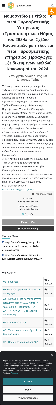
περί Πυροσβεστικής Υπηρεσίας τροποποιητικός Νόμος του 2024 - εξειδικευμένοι (21, 246)
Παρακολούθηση (29, 228)
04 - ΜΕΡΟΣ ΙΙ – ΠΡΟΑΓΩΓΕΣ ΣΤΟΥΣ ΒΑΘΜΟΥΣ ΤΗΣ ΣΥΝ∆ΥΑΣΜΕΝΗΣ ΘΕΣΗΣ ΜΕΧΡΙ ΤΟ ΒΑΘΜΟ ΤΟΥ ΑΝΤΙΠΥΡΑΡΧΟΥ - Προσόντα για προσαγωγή (22, 307)
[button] (52, 11)
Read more (15, 373)
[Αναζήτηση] (52, 6)
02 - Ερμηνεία (10, 281)
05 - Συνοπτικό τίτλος (14, 322)
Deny (28, 389)
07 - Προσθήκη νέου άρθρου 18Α (20, 342)
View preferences (28, 397)
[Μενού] (3, 6)
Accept (28, 381)
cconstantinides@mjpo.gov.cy (17, 189)
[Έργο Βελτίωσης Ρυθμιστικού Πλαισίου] (19, 5)
